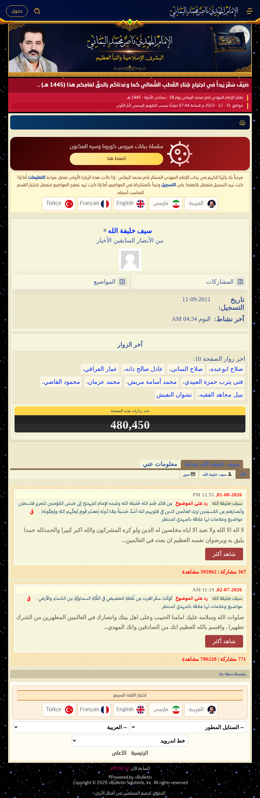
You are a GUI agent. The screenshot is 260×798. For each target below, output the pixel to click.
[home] (242, 122)
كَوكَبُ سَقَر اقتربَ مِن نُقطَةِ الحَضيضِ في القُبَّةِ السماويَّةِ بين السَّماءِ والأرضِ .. (103, 598)
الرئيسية (139, 753)
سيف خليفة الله (214, 474)
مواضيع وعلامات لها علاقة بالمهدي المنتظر (202, 519)
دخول (17, 11)
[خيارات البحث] (37, 11)
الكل (242, 474)
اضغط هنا (116, 158)
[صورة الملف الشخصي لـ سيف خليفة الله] (130, 260)
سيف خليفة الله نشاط (212, 464)
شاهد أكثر (224, 554)
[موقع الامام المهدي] (204, 11)
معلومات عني (160, 464)
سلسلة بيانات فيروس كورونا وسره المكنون (116, 146)
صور (186, 474)
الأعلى (119, 753)
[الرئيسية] (249, 11)
